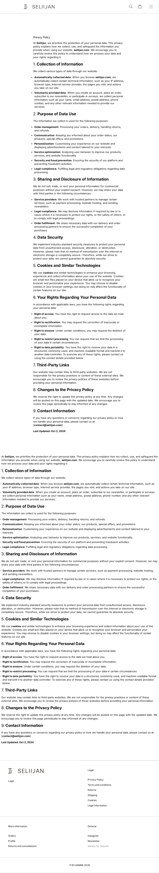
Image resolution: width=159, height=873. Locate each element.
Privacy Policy (96, 779)
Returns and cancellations (22, 846)
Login (11, 781)
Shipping (92, 795)
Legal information (97, 805)
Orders (12, 835)
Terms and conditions (99, 784)
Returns (92, 789)
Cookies (92, 800)
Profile (11, 841)
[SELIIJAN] (39, 6)
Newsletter (94, 841)
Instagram (93, 835)
